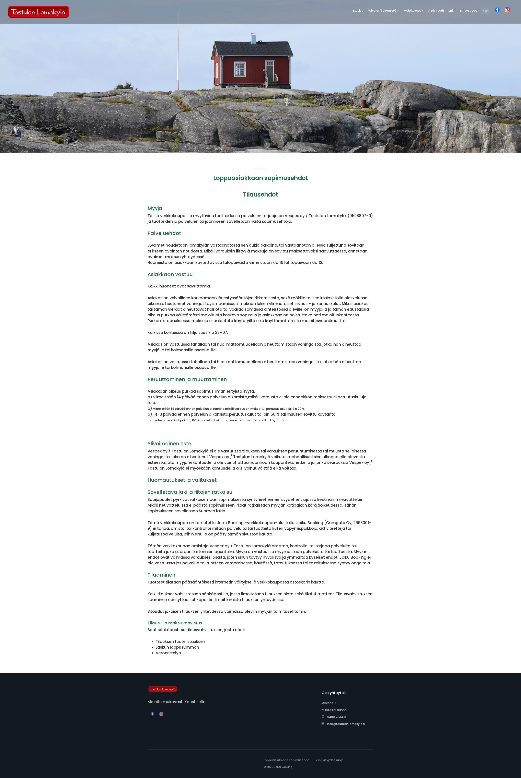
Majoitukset (412, 11)
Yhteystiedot (469, 11)
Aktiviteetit (436, 11)
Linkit (451, 11)
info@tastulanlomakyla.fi (345, 724)
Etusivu (358, 11)
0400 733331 (336, 717)
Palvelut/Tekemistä (382, 11)
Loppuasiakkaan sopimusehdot (287, 760)
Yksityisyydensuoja (330, 760)
